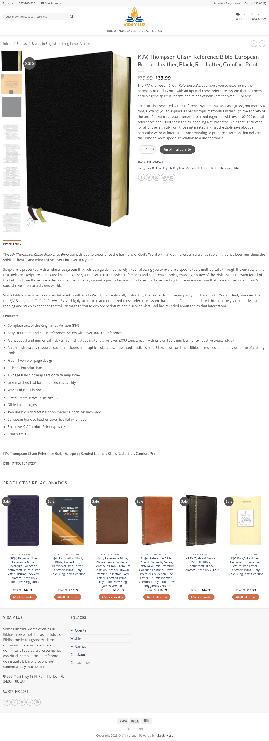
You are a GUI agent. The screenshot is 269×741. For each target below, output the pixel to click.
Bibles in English (44, 43)
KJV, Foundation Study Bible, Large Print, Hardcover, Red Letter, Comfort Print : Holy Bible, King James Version (68, 566)
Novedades (127, 31)
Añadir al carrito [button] (23, 597)
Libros (157, 31)
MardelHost (164, 735)
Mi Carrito (78, 646)
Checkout (77, 654)
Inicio (111, 31)
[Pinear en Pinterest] (164, 177)
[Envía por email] (156, 177)
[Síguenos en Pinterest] (37, 702)
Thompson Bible (230, 168)
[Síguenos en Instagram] (14, 702)
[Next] (124, 139)
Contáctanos (53, 3)
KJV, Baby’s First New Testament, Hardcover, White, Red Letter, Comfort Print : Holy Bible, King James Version (246, 566)
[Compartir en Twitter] (149, 177)
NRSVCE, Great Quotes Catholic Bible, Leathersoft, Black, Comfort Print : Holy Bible (201, 564)
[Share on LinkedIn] (171, 177)
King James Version (77, 43)
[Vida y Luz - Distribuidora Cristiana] (134, 16)
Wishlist (76, 638)
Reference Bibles (208, 168)
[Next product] (254, 43)
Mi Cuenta (78, 630)
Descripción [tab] (12, 244)
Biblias (143, 31)
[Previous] (32, 139)
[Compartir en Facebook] (141, 177)
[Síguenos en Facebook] (7, 702)
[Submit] (71, 16)
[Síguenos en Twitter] (22, 702)
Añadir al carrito (177, 149)
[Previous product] (262, 43)
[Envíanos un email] (29, 702)
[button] (255, 3)
